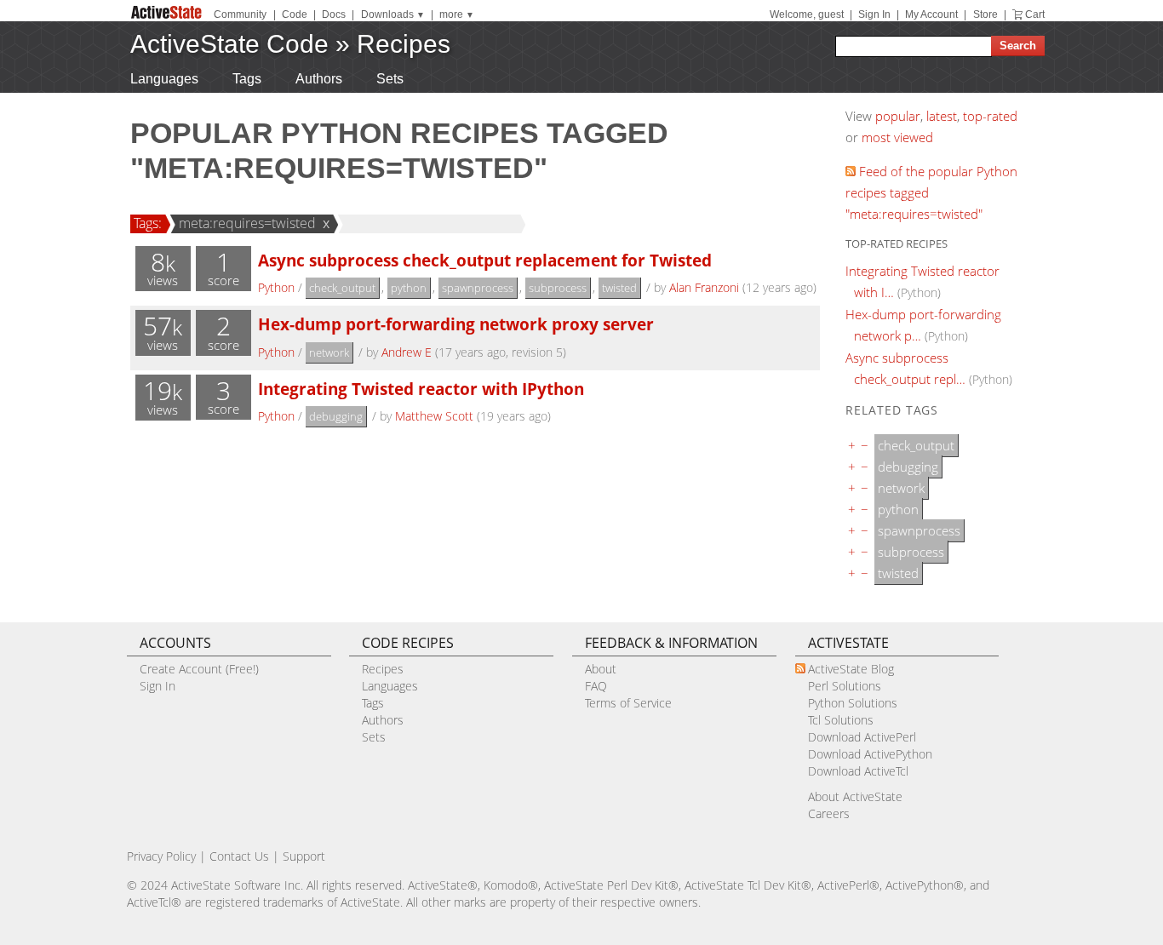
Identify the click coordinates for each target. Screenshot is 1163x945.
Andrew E (406, 352)
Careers (829, 813)
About (600, 669)
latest (941, 115)
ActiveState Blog (851, 669)
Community (240, 14)
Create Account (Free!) (199, 669)
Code (294, 14)
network (329, 352)
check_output (342, 287)
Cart (1035, 14)
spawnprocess (477, 287)
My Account (931, 14)
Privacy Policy (161, 856)
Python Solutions (852, 703)
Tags (246, 79)
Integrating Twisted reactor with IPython (421, 388)
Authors (318, 79)
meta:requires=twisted (247, 223)
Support (304, 856)
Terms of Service (628, 703)
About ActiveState (855, 796)
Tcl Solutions (841, 720)
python (409, 287)
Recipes (403, 44)
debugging (336, 416)
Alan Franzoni (704, 287)
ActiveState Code (229, 44)
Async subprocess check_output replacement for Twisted (485, 260)
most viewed (897, 137)
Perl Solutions (844, 686)
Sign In (874, 14)
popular (897, 115)
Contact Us (239, 856)
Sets (390, 79)
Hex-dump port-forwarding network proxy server (456, 323)
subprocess (558, 287)
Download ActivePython (870, 754)
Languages (164, 79)
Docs (334, 14)
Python (276, 287)
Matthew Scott (434, 416)
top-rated (990, 115)
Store (985, 14)
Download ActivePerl (862, 737)
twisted (619, 287)
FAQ (596, 686)
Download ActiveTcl (858, 771)
